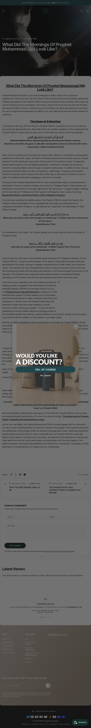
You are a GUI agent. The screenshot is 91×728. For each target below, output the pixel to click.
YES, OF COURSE (45, 369)
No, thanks (45, 375)
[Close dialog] (76, 326)
